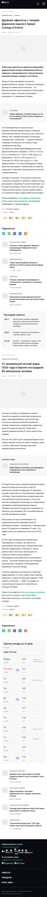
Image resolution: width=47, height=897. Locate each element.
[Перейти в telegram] (3, 234)
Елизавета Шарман (13, 209)
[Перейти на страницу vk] (3, 852)
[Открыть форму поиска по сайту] (38, 3)
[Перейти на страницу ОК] (12, 852)
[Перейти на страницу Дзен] (20, 852)
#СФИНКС (17, 15)
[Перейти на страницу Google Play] (7, 864)
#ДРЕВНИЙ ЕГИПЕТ (7, 15)
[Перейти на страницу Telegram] (29, 852)
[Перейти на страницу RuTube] (25, 852)
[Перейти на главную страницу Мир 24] (5, 3)
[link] (14, 110)
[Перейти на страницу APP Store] (19, 864)
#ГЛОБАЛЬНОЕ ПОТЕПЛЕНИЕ (10, 359)
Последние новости (14, 314)
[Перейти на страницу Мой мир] (16, 852)
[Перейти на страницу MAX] (8, 852)
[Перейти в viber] (14, 234)
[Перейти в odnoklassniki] (25, 234)
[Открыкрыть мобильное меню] (43, 4)
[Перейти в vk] (20, 234)
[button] (3, 233)
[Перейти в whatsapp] (9, 234)
